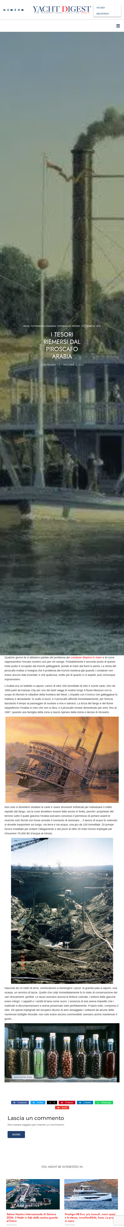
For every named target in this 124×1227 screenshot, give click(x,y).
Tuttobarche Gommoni (43, 326)
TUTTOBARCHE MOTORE (68, 326)
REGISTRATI (102, 13)
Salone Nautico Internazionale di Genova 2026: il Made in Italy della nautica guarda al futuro (32, 1217)
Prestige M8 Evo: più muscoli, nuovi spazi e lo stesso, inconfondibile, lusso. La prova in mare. (90, 1217)
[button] (118, 26)
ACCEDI (100, 7)
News (26, 326)
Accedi (16, 1134)
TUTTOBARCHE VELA (91, 326)
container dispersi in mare (86, 657)
